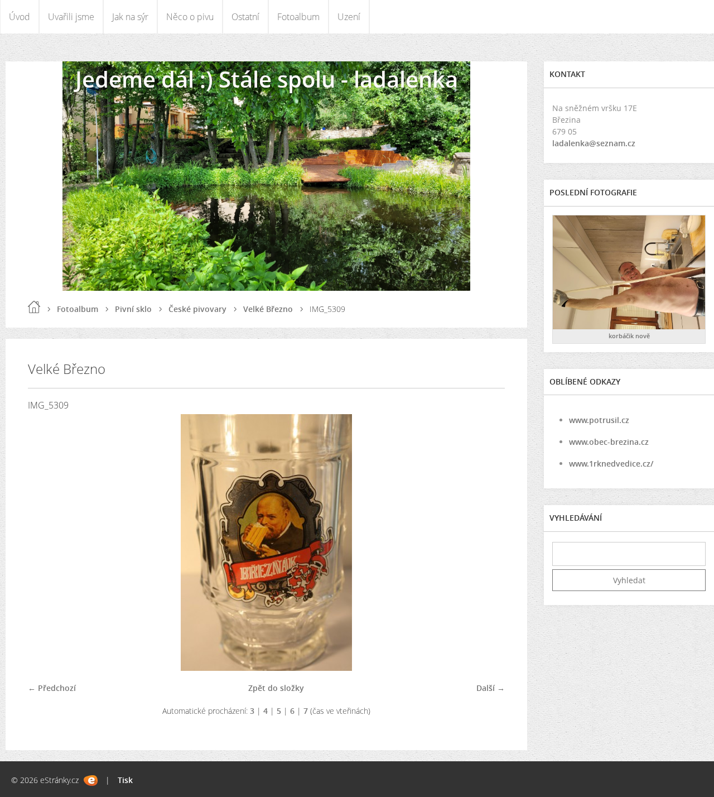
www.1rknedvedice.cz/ (611, 463)
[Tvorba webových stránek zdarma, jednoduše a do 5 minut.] (91, 780)
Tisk (125, 780)
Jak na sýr (130, 17)
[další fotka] (486, 542)
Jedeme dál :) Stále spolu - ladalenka (266, 79)
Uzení (348, 17)
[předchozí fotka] (46, 542)
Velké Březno (268, 309)
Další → (490, 688)
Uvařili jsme (71, 17)
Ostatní (245, 17)
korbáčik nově (629, 336)
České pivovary (197, 309)
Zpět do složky (276, 688)
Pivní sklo (133, 309)
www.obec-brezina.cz (609, 441)
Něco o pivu (190, 17)
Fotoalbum (298, 17)
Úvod (19, 17)
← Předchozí (52, 688)
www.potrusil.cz (599, 420)
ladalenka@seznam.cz (593, 143)
